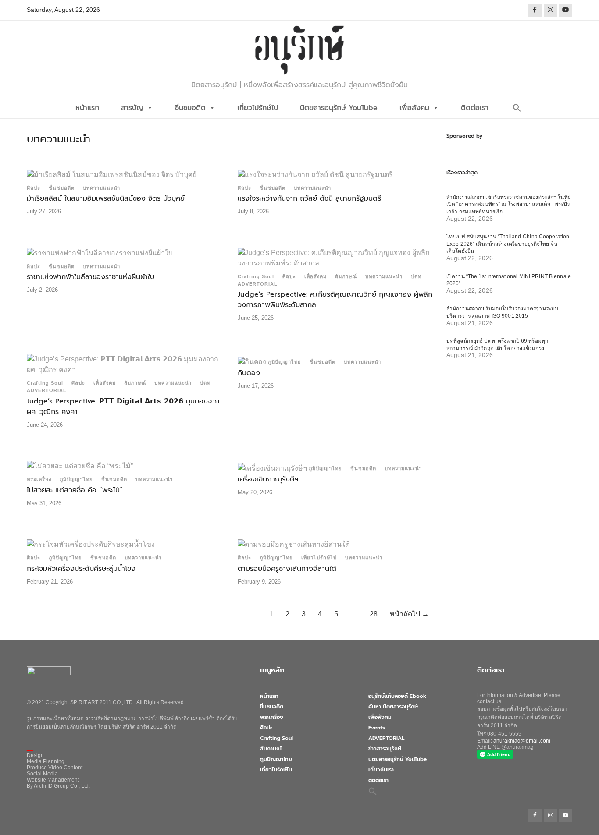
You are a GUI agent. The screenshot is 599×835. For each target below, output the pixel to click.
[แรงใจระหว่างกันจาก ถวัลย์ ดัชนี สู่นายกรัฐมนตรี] (315, 174)
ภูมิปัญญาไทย (284, 361)
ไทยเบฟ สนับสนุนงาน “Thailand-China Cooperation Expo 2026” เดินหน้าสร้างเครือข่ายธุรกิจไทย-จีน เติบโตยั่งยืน (507, 244)
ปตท (416, 276)
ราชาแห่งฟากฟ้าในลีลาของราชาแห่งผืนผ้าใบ (90, 277)
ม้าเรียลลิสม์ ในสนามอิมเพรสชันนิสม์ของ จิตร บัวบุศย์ (106, 198)
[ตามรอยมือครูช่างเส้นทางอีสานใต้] (293, 544)
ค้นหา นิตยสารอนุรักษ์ (393, 707)
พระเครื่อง (39, 479)
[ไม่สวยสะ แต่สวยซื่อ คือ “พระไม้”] (80, 465)
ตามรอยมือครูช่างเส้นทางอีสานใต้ (287, 568)
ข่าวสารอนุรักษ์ (384, 749)
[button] (517, 107)
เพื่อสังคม (414, 108)
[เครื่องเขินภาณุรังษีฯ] (272, 467)
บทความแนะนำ (101, 188)
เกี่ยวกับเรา (381, 770)
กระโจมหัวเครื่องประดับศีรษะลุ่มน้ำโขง (81, 568)
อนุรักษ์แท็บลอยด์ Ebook (397, 696)
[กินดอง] (252, 361)
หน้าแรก (87, 108)
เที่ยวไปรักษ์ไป (257, 108)
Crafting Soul (256, 276)
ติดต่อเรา (474, 108)
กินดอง (249, 373)
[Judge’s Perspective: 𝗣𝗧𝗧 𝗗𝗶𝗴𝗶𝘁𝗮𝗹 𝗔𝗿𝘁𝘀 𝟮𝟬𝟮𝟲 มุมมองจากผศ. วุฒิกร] (124, 364)
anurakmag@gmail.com (521, 741)
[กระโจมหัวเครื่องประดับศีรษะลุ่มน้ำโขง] (91, 544)
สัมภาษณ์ (346, 276)
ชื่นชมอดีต (190, 108)
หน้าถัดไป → (409, 614)
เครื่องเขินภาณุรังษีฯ (268, 479)
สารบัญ (132, 108)
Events (376, 728)
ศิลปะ (33, 188)
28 (374, 614)
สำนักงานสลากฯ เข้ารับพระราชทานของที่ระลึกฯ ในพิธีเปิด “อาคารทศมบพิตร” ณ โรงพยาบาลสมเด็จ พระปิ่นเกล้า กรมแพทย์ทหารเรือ (508, 204)
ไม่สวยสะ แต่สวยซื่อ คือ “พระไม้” (75, 490)
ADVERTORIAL (258, 284)
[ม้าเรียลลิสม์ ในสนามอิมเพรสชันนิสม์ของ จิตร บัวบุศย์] (111, 174)
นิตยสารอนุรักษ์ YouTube (339, 108)
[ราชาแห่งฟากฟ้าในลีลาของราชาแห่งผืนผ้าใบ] (100, 252)
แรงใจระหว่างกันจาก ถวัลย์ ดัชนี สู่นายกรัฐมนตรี (309, 198)
